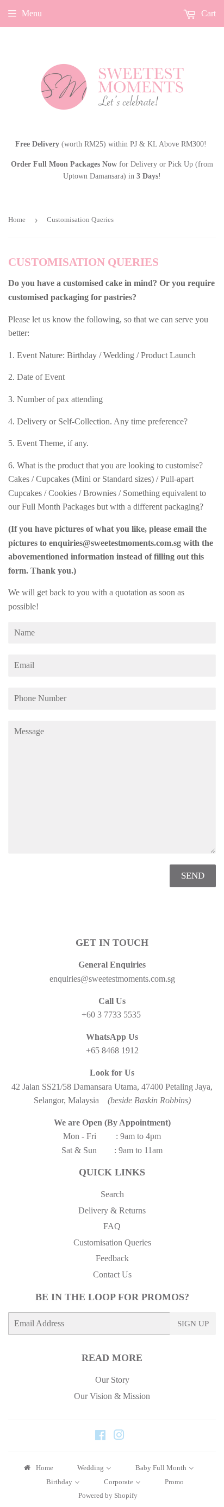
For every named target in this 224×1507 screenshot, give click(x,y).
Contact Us (112, 1274)
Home (17, 219)
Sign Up (193, 1323)
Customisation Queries (112, 1242)
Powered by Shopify (108, 1495)
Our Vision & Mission (112, 1396)
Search (112, 1194)
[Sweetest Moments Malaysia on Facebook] (100, 1436)
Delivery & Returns (112, 1210)
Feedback (112, 1258)
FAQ (112, 1226)
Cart (207, 13)
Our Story (112, 1379)
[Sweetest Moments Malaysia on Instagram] (119, 1436)
